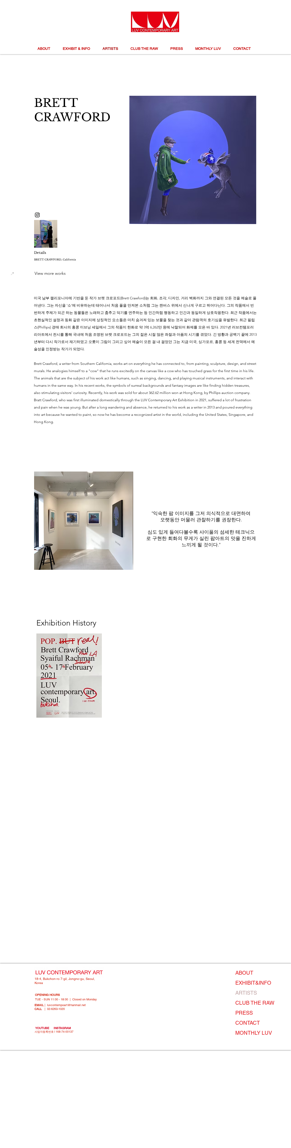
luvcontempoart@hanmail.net (66, 1005)
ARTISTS (246, 993)
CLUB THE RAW (254, 1003)
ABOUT (244, 973)
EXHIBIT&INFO (253, 983)
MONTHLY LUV (253, 1033)
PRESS (244, 1013)
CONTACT (247, 1023)
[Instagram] (37, 215)
